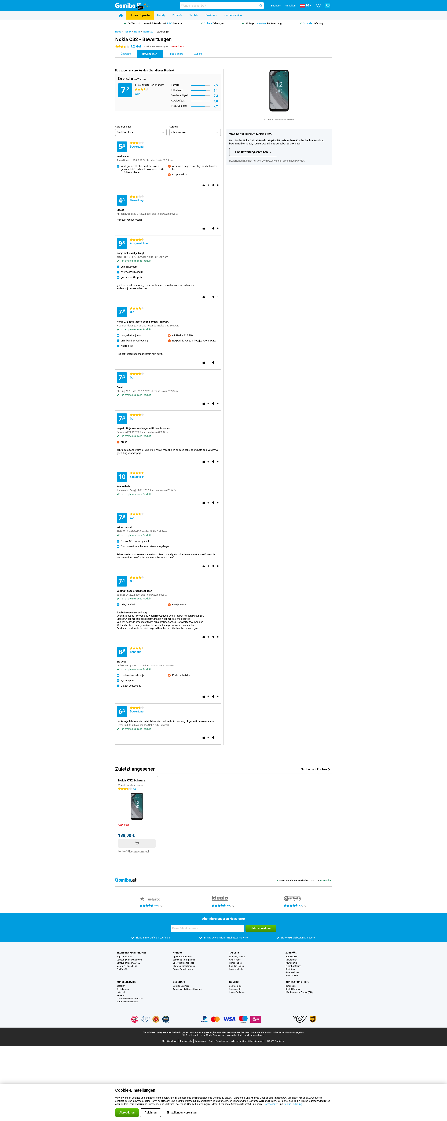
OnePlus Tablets (236, 966)
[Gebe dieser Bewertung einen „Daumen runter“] (214, 185)
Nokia (137, 32)
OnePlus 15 (122, 969)
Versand (120, 995)
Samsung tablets (237, 956)
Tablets (194, 15)
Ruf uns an (290, 986)
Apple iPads (234, 960)
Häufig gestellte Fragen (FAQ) (299, 992)
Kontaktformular (293, 989)
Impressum (200, 1041)
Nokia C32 (148, 32)
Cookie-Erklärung (293, 1104)
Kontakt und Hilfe (297, 982)
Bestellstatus (123, 989)
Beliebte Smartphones (131, 952)
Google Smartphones (183, 969)
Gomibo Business (181, 986)
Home (118, 32)
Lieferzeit (121, 992)
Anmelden (290, 5)
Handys (178, 952)
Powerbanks (291, 963)
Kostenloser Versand (285, 119)
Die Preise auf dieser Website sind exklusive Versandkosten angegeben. (270, 1032)
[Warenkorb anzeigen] (327, 5)
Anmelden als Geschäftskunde (187, 989)
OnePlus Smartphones (183, 963)
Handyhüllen (291, 956)
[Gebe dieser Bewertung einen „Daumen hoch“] (204, 185)
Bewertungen (163, 32)
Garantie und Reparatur (128, 1001)
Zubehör (177, 15)
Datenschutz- (271, 1104)
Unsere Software (236, 992)
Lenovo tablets (236, 969)
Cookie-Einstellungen (218, 1041)
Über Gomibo (235, 986)
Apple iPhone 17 (124, 956)
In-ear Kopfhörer (293, 966)
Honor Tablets (235, 963)
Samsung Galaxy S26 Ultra (129, 960)
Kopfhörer (290, 969)
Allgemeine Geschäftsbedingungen (247, 1041)
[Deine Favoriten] (318, 5)
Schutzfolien (291, 960)
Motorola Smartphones (184, 966)
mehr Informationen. (255, 1035)
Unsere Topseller (140, 15)
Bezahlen (121, 986)
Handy (161, 15)
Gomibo (234, 982)
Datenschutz (235, 989)
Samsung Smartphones (184, 960)
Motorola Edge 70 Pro (127, 966)
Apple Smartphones (182, 956)
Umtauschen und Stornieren (130, 998)
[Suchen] (261, 5)
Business (211, 15)
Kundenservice (233, 15)
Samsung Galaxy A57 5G (128, 963)
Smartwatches (292, 972)
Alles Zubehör (291, 975)
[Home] (120, 15)
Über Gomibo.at (169, 1041)
